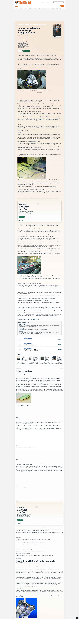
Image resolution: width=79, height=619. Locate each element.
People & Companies (21, 8)
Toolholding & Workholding (36, 24)
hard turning (32, 141)
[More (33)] (63, 8)
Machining (29, 8)
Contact (50, 2)
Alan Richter (26, 48)
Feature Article (20, 24)
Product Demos (48, 8)
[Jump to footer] (77, 618)
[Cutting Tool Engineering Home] (23, 2)
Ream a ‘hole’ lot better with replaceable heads (35, 561)
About (43, 2)
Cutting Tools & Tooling (25, 24)
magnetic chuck (41, 119)
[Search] (63, 2)
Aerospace (33, 8)
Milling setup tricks (24, 371)
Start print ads (21, 216)
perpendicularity (39, 383)
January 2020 (18, 372)
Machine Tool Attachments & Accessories (40, 8)
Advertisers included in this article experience (25, 220)
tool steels (39, 135)
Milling (26, 8)
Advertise (46, 2)
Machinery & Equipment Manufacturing (56, 8)
